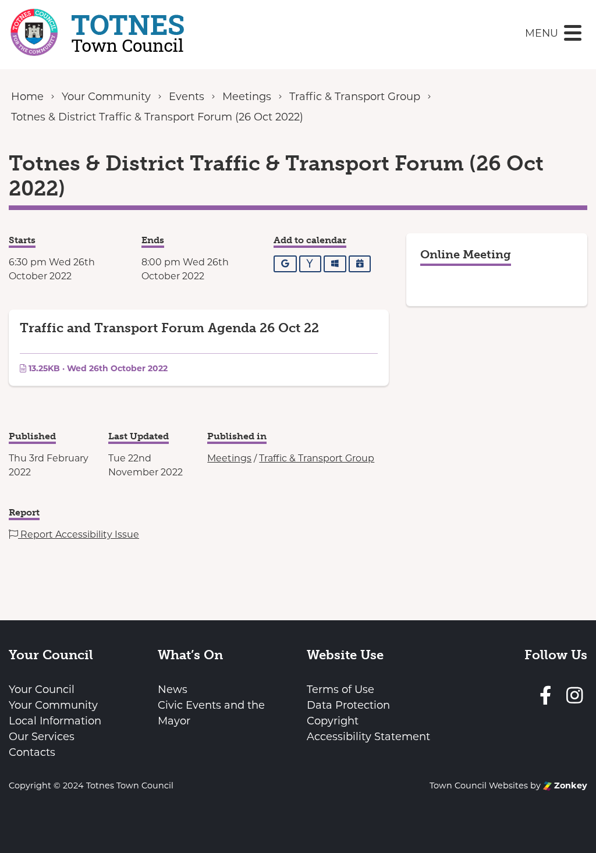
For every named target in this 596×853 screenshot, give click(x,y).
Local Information (55, 721)
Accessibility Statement (368, 736)
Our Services (41, 736)
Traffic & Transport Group (316, 458)
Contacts (32, 752)
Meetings (229, 458)
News (172, 689)
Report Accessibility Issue (78, 534)
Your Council (41, 689)
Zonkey (569, 785)
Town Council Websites (479, 785)
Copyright (333, 721)
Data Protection (348, 705)
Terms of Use (340, 689)
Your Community (53, 705)
